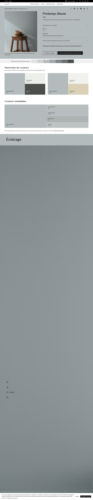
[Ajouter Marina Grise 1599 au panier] (82, 119)
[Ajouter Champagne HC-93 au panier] (82, 86)
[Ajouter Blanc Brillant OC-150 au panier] (39, 75)
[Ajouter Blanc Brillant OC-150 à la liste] (42, 75)
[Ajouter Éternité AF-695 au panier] (82, 125)
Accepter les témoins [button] (85, 496)
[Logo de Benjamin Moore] (9, 4)
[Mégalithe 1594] (59, 61)
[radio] (7, 382)
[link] (85, 1)
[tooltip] (45, 28)
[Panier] (87, 1)
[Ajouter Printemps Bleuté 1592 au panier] (18, 75)
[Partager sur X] (87, 8)
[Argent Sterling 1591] (40, 61)
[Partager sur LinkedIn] (80, 8)
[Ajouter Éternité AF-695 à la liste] (85, 125)
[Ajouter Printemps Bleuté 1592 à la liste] (22, 75)
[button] (80, 1)
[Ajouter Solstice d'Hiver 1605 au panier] (82, 107)
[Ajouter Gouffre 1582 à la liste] (42, 86)
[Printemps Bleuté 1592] (46, 61)
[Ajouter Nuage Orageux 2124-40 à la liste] (85, 113)
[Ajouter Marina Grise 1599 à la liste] (85, 119)
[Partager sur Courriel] (77, 8)
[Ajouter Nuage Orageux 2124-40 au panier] (82, 113)
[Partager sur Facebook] (74, 8)
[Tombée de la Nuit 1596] (71, 61)
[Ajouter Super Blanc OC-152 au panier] (82, 75)
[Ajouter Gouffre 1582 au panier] (39, 86)
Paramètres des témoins (12, 498)
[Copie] (71, 8)
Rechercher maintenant (59, 130)
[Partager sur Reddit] (84, 8)
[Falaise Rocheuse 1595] (65, 61)
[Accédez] (82, 1)
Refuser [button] (77, 496)
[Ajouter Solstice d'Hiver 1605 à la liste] (85, 107)
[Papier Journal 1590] (34, 61)
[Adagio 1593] (53, 61)
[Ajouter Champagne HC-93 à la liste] (85, 86)
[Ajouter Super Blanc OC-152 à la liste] (85, 75)
